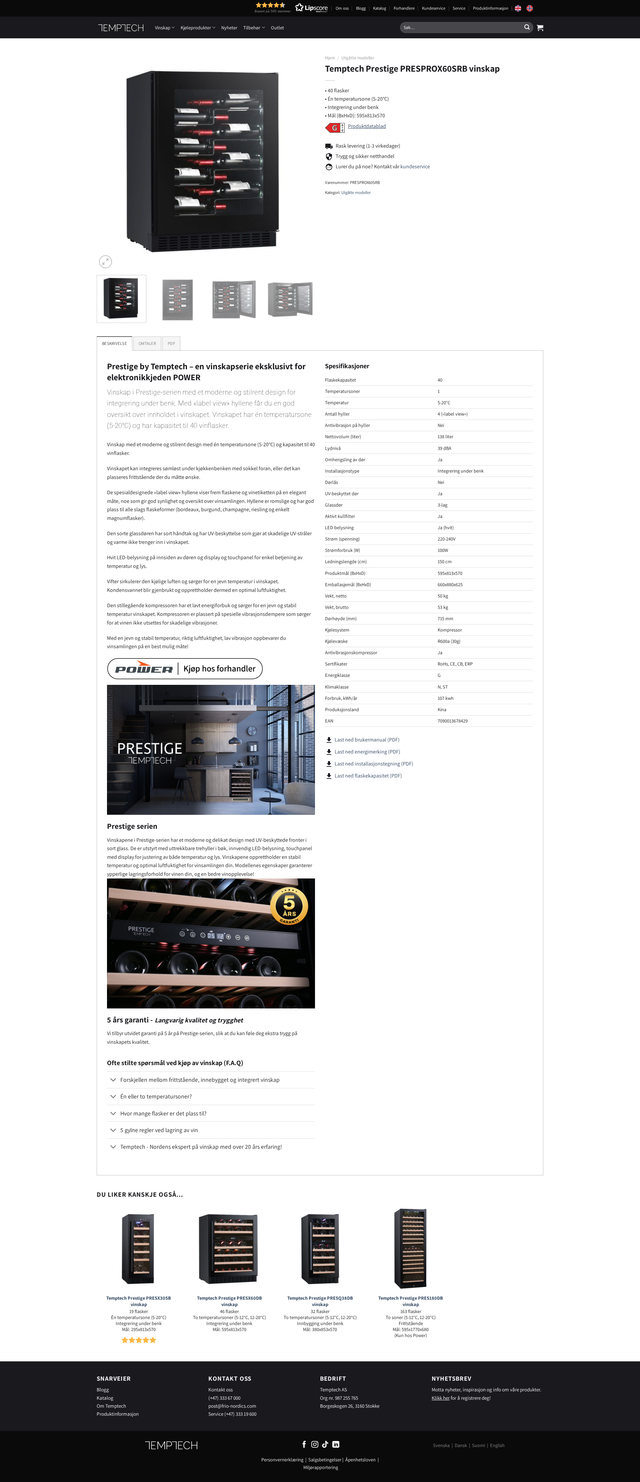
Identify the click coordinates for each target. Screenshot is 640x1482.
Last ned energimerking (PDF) (367, 751)
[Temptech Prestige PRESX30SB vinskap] (139, 1249)
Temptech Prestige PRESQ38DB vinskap (320, 1301)
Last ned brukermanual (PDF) (367, 739)
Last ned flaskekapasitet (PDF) (368, 775)
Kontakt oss (220, 1389)
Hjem (330, 58)
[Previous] (109, 161)
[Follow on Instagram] (314, 1445)
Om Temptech (111, 1405)
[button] (279, 7)
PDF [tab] (171, 343)
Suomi (478, 1445)
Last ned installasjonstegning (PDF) (374, 763)
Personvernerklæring (282, 1459)
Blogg (361, 8)
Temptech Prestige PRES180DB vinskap (410, 1301)
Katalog (379, 8)
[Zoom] (105, 261)
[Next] (302, 161)
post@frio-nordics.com (232, 1405)
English (497, 1445)
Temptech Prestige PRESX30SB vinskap (138, 1301)
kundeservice (415, 166)
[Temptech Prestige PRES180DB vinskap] (411, 1249)
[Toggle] (113, 1080)
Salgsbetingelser (324, 1459)
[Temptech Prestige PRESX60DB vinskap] (229, 1249)
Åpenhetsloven (360, 1459)
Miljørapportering (320, 1467)
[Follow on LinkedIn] (335, 1445)
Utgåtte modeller (357, 58)
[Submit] (527, 27)
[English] (520, 8)
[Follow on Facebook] (304, 1445)
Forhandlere (404, 8)
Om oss (342, 8)
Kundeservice (433, 8)
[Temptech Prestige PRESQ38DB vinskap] (320, 1249)
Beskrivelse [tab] (114, 343)
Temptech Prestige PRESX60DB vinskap (229, 1301)
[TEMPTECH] (121, 27)
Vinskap (162, 27)
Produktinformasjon (490, 8)
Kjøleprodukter (196, 27)
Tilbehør (251, 27)
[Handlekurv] (540, 27)
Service (459, 8)
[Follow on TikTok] (325, 1445)
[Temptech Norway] (532, 8)
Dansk (461, 1445)
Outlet (277, 27)
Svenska (441, 1445)
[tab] (147, 343)
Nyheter (229, 27)
